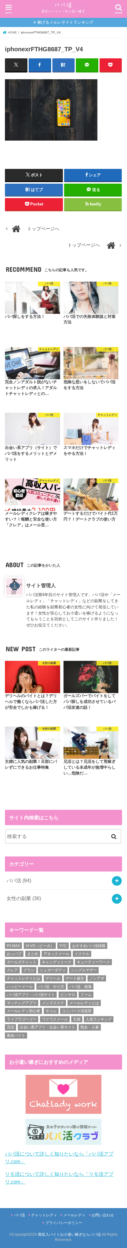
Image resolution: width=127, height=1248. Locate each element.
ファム (86, 995)
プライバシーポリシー (63, 1223)
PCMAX (13, 946)
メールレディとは (84, 1003)
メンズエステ (53, 1003)
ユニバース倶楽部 (77, 1011)
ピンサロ (67, 995)
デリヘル (53, 978)
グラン (29, 970)
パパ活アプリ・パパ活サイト (31, 995)
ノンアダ (96, 978)
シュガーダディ (53, 970)
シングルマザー (84, 970)
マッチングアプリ (21, 1003)
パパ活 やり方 (51, 987)
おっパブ (14, 954)
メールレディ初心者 (23, 1011)
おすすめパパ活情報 (88, 946)
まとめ (32, 954)
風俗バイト (16, 1035)
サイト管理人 (41, 585)
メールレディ (74, 1215)
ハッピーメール (20, 987)
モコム (51, 1011)
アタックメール (56, 954)
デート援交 (75, 978)
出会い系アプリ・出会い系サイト (47, 1027)
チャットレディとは (23, 978)
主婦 (76, 1019)
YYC (63, 946)
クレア (12, 970)
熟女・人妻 (89, 1027)
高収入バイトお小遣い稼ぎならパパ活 (69, 1234)
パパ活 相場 (80, 987)
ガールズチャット (21, 962)
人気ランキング (99, 1019)
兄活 (10, 1027)
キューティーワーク (93, 962)
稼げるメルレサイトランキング (65, 22)
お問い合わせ (103, 1215)
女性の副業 (23, 898)
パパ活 (18, 880)
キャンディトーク (57, 962)
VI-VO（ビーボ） (40, 946)
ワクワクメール (55, 1019)
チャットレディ (44, 1215)
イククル (82, 954)
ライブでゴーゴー (21, 1019)
